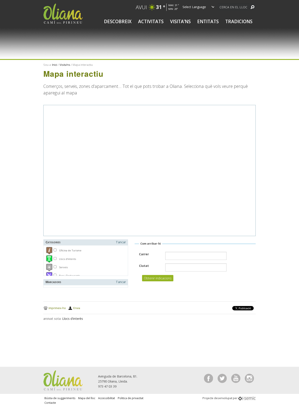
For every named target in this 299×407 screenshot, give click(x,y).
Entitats (208, 21)
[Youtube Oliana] (236, 378)
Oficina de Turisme (70, 250)
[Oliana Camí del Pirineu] (63, 13)
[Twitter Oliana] (223, 378)
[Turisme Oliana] (63, 380)
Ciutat (144, 266)
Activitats (151, 21)
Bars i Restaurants (69, 275)
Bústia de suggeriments (60, 398)
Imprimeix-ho (57, 308)
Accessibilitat (106, 398)
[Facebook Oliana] (209, 378)
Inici (54, 65)
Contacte (50, 403)
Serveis (63, 267)
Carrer (144, 254)
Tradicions (238, 21)
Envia (76, 308)
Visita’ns (180, 21)
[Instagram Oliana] (249, 378)
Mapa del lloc (86, 398)
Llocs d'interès (67, 259)
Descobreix (118, 21)
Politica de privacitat (130, 398)
